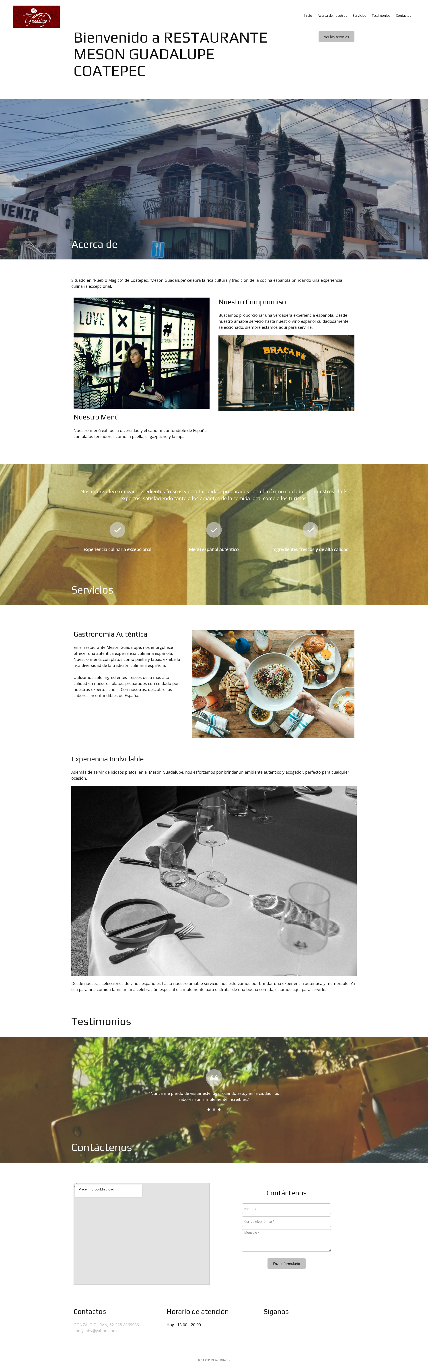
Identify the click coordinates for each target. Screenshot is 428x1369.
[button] (214, 1078)
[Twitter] (287, 1328)
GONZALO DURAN (90, 1324)
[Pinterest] (309, 1328)
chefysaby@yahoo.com (95, 1330)
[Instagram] (320, 1328)
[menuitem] (308, 15)
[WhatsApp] (330, 1328)
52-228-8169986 (124, 1324)
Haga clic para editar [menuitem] (212, 1360)
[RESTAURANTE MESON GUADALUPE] (36, 17)
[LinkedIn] (298, 1328)
